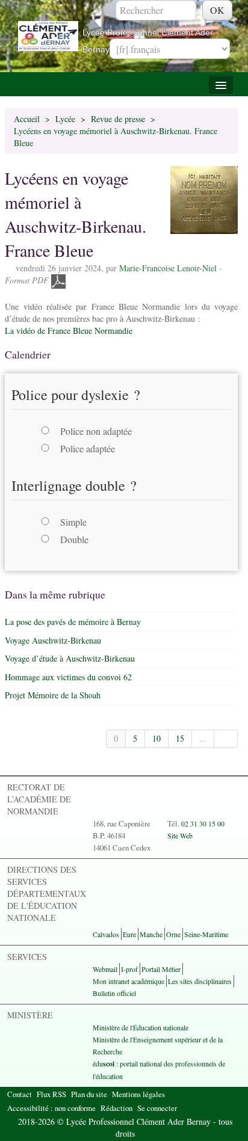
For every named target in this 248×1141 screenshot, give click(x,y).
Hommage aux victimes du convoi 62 (68, 677)
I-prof (129, 969)
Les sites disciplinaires (200, 981)
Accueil (27, 119)
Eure (129, 934)
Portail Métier (161, 969)
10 (156, 738)
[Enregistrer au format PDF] (58, 280)
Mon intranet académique (128, 981)
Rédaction (116, 1108)
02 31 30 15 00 (203, 823)
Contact (19, 1094)
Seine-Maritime (206, 934)
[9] (226, 739)
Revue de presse (118, 119)
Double (74, 539)
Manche (151, 934)
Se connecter (157, 1108)
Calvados (106, 934)
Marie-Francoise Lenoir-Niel (168, 268)
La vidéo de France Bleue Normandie (68, 330)
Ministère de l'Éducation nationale (140, 1027)
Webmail (105, 969)
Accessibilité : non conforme (51, 1108)
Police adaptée (87, 448)
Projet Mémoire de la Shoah (53, 695)
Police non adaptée (96, 431)
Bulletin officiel (114, 993)
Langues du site (139, 28)
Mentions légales (138, 1094)
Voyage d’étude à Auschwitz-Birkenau (70, 658)
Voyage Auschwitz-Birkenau (53, 640)
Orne (173, 934)
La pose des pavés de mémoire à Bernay (73, 621)
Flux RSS (51, 1094)
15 (180, 738)
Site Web (180, 835)
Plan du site (89, 1094)
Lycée (65, 119)
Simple (73, 521)
